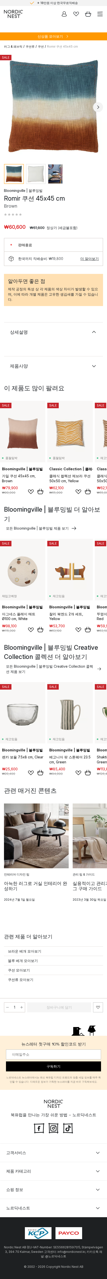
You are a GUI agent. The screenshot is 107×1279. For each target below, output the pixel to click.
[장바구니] (88, 14)
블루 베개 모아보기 (23, 961)
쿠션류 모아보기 (20, 979)
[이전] (9, 107)
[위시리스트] (76, 14)
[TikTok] (68, 1127)
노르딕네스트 (18, 1207)
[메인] (13, 14)
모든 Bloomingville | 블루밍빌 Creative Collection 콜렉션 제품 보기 (49, 669)
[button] (13, 214)
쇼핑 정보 (14, 1189)
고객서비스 (16, 1152)
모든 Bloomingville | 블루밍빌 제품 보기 (37, 528)
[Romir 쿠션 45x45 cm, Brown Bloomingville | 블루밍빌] (53, 106)
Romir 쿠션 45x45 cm (62, 46)
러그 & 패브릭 (13, 46)
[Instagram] (53, 1127)
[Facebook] (39, 1127)
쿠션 (41, 46)
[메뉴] (100, 14)
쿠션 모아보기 (19, 970)
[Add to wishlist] (31, 491)
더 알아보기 (89, 258)
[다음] (98, 107)
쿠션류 (30, 46)
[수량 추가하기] (21, 1007)
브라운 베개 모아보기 (24, 951)
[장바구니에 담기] (40, 491)
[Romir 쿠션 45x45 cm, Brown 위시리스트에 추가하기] (98, 1007)
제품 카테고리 (18, 1171)
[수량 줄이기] (7, 1007)
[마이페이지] (64, 14)
